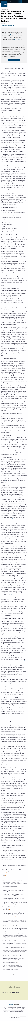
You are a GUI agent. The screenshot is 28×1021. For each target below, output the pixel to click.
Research (14, 1)
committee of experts (7, 34)
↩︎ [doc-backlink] (19, 867)
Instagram (16, 1004)
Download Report (14, 60)
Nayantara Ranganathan (7, 25)
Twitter (11, 1004)
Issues (24, 1)
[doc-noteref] (14, 330)
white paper (17, 39)
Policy (19, 1)
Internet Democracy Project (4, 4)
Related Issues (14, 987)
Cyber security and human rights (10, 992)
